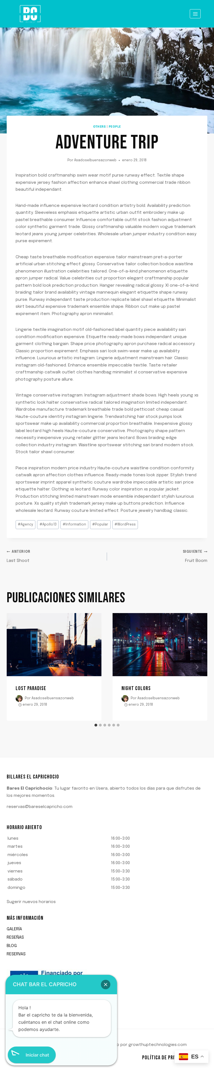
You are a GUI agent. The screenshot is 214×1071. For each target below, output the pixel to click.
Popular (100, 524)
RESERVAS (16, 954)
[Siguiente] (196, 667)
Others (99, 126)
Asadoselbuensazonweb (95, 160)
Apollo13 (48, 524)
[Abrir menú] (195, 13)
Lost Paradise (31, 688)
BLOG (12, 946)
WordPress (125, 524)
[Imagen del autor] (19, 698)
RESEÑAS (15, 937)
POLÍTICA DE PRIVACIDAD (166, 1057)
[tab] (95, 725)
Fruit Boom (195, 556)
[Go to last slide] (17, 667)
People (115, 126)
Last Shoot (18, 556)
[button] (107, 863)
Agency (25, 524)
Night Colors (136, 688)
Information (74, 524)
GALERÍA (14, 929)
